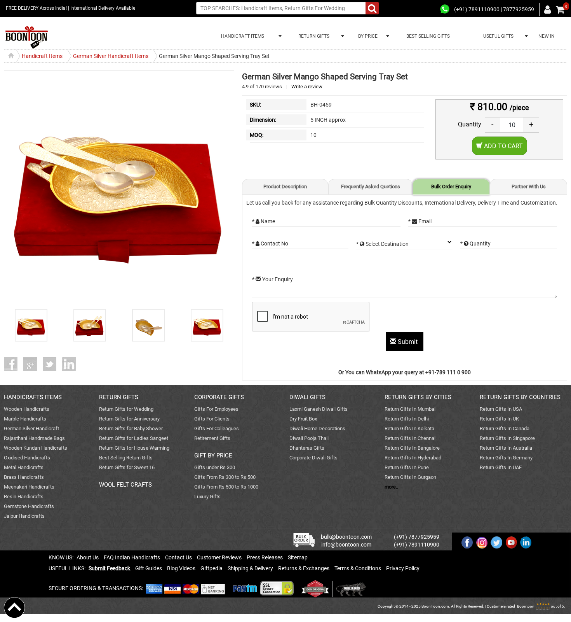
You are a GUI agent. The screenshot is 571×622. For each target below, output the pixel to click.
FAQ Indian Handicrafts (132, 557)
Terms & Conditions (357, 568)
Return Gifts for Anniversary (129, 419)
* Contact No (270, 243)
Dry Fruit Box (303, 419)
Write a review (306, 86)
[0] (560, 9)
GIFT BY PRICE (213, 455)
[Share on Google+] (33, 364)
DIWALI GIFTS (307, 397)
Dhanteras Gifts (306, 448)
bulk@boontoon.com (346, 537)
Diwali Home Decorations (317, 428)
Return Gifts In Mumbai (410, 409)
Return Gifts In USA (501, 409)
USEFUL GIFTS (497, 36)
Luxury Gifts (207, 496)
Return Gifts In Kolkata (409, 428)
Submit (407, 341)
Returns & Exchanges (303, 568)
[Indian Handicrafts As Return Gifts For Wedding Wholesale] (26, 37)
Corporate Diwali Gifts (313, 458)
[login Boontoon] (548, 9)
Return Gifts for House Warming (134, 448)
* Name (263, 221)
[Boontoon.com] (14, 607)
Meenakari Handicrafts (29, 487)
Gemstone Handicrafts (29, 506)
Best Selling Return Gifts (126, 458)
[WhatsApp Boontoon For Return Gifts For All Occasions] (445, 9)
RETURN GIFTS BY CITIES (418, 397)
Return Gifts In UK (499, 419)
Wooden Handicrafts (26, 409)
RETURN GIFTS (312, 36)
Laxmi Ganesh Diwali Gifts (318, 409)
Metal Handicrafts (24, 467)
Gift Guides (148, 568)
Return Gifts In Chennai (410, 438)
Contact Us (178, 557)
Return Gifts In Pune (407, 467)
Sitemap (298, 557)
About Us (88, 557)
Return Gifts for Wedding (126, 409)
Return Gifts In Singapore (507, 438)
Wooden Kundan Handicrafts (35, 448)
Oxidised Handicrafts (27, 458)
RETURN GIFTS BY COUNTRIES (520, 397)
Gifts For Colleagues (216, 428)
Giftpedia (211, 568)
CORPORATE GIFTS (219, 397)
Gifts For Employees (216, 409)
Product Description (285, 186)
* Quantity (475, 243)
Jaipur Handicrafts (24, 516)
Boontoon (525, 606)
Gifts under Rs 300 (214, 467)
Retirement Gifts (212, 438)
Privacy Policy (403, 568)
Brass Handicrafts (24, 477)
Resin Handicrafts (24, 496)
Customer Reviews (219, 557)
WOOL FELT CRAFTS (125, 484)
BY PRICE (367, 36)
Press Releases (265, 557)
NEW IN (546, 36)
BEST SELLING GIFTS (428, 36)
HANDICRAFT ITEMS (241, 36)
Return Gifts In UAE (501, 467)
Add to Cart (502, 146)
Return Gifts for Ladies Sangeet (133, 438)
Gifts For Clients (212, 419)
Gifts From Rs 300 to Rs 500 (225, 477)
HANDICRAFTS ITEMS (33, 397)
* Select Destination (382, 244)
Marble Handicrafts (25, 419)
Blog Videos (181, 568)
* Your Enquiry (272, 279)
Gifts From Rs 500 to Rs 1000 (226, 487)
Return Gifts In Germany (506, 458)
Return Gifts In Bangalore (412, 448)
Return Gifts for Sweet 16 (127, 467)
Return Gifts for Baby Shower (131, 428)
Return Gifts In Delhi (407, 419)
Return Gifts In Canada (504, 428)
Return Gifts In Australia (506, 448)
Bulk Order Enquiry (451, 186)
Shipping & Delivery (250, 568)
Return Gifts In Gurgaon (410, 477)
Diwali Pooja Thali (309, 438)
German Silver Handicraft (31, 428)
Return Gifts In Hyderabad (413, 458)
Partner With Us (529, 186)
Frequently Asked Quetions (370, 186)
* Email (420, 221)
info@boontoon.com (346, 544)
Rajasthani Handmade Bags (34, 438)
